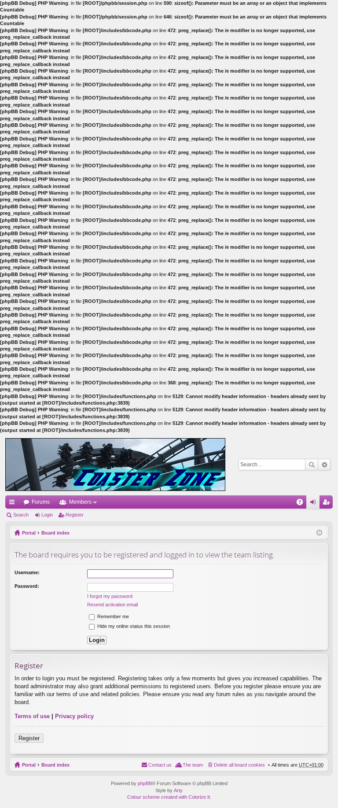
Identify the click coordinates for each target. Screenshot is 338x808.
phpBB (145, 783)
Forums (41, 502)
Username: (27, 572)
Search (311, 464)
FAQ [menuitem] (302, 504)
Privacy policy (74, 716)
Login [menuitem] (315, 504)
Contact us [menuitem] (160, 764)
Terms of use (32, 716)
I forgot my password (109, 596)
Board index (55, 532)
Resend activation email (112, 604)
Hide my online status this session (133, 626)
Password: (27, 586)
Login (47, 514)
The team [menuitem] (193, 764)
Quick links (13, 504)
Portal (29, 532)
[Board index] (115, 464)
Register (75, 514)
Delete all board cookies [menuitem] (239, 764)
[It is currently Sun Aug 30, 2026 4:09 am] (319, 532)
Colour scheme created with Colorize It (168, 797)
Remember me (112, 616)
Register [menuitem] (328, 504)
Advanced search (324, 464)
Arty (178, 790)
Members (80, 502)
